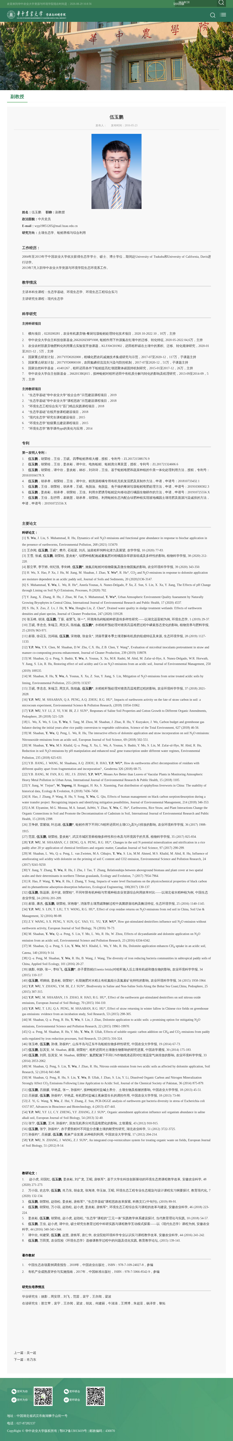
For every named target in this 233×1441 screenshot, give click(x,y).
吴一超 (31, 1352)
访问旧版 (178, 3)
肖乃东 (31, 1359)
